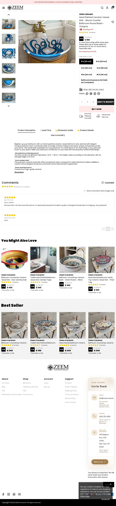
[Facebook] (3, 494)
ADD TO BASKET (105, 102)
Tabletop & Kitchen (30, 387)
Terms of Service (72, 394)
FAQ (3, 391)
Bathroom (27, 383)
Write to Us (98, 462)
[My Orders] (107, 7)
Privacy (98, 494)
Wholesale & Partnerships (12, 394)
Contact (68, 383)
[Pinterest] (14, 494)
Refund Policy (70, 398)
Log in (46, 383)
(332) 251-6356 (104, 416)
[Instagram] (8, 494)
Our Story (5, 383)
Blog (3, 387)
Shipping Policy (71, 391)
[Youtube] (19, 494)
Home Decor (28, 394)
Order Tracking (71, 387)
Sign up (47, 387)
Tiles (24, 391)
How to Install (70, 402)
